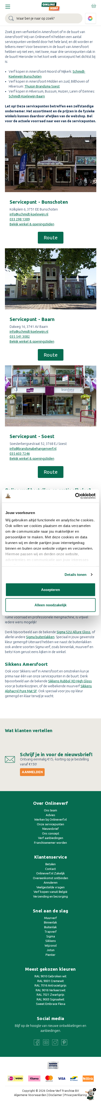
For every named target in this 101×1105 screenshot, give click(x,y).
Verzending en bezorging (50, 896)
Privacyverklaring (75, 1095)
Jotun (50, 950)
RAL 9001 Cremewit (50, 981)
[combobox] (43, 18)
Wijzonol (51, 945)
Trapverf (50, 931)
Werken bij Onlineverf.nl (50, 819)
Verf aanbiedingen (50, 837)
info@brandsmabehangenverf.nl (33, 449)
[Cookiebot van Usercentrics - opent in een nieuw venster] (75, 496)
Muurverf (50, 917)
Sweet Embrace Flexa (50, 1003)
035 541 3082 (20, 336)
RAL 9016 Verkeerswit (51, 990)
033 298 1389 (20, 219)
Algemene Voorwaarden (30, 1095)
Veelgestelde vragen (50, 887)
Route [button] (51, 237)
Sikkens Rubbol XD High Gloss (70, 681)
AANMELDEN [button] (32, 772)
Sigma (50, 936)
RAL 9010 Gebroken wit (50, 976)
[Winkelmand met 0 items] (93, 5)
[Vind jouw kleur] (90, 18)
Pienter (50, 954)
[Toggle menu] (7, 6)
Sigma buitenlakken (40, 637)
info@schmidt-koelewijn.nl (29, 214)
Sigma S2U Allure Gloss (73, 632)
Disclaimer (55, 1095)
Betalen (50, 864)
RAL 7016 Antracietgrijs (50, 985)
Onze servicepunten (50, 824)
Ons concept (50, 833)
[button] (50, 161)
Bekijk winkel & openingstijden (32, 224)
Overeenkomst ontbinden (50, 878)
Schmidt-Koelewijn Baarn (27, 96)
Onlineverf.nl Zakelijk (50, 873)
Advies (50, 815)
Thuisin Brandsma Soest (42, 86)
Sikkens (50, 940)
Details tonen (75, 575)
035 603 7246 (20, 453)
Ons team (50, 810)
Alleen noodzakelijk (50, 605)
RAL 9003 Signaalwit (50, 999)
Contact (50, 868)
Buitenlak (50, 927)
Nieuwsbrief (50, 828)
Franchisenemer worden (50, 842)
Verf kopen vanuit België (50, 891)
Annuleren (51, 882)
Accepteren (50, 589)
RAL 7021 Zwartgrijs (50, 994)
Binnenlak (50, 922)
